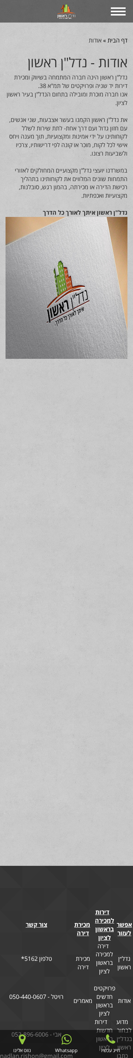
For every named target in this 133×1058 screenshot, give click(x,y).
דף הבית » (114, 40)
